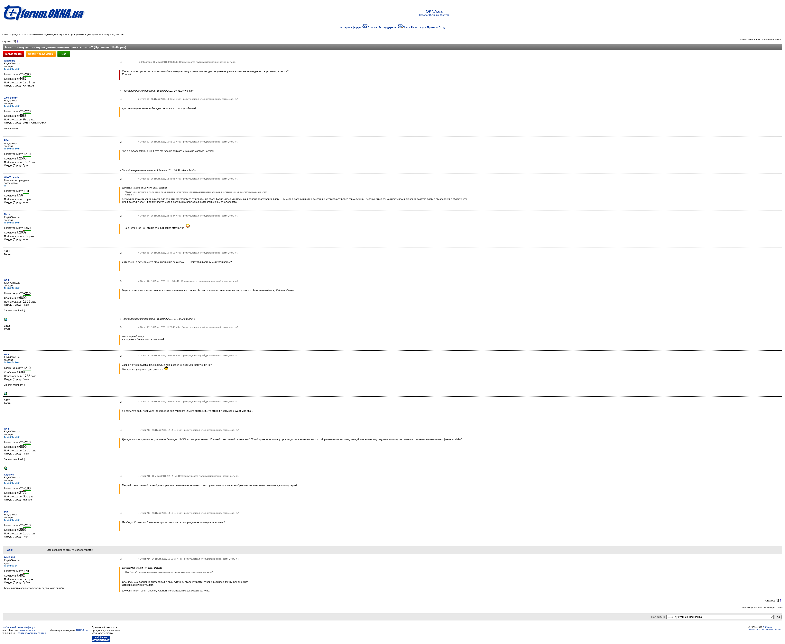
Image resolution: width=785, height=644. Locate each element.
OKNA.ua (767, 627)
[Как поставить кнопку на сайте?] (101, 641)
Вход (442, 27)
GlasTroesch (11, 177)
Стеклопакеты (36, 35)
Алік (6, 279)
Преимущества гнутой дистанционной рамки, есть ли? (97, 35)
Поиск (406, 27)
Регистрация (418, 27)
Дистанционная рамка (56, 35)
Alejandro (9, 60)
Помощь (372, 27)
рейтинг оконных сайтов (32, 633)
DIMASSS (9, 557)
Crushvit (9, 474)
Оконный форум (10, 35)
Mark (7, 214)
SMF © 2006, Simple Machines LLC (765, 629)
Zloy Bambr (11, 97)
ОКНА (24, 35)
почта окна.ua (27, 630)
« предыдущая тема (750, 39)
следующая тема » (771, 39)
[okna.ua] (5, 320)
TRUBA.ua (82, 630)
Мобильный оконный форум (18, 627)
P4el (6, 140)
